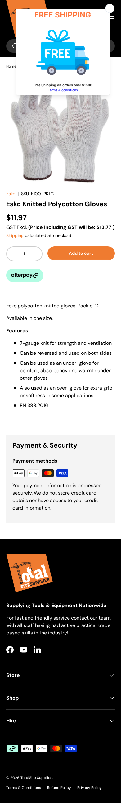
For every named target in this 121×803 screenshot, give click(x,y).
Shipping (15, 235)
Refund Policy (59, 787)
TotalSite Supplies (36, 777)
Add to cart (81, 253)
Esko (10, 194)
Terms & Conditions (23, 787)
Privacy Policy (89, 787)
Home (11, 66)
